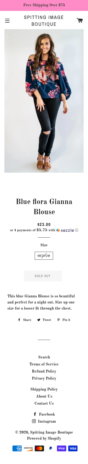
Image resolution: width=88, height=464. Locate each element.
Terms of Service (44, 364)
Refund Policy (44, 372)
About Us (44, 397)
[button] (44, 230)
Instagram (46, 422)
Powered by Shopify (44, 439)
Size (44, 245)
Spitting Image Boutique (44, 20)
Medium (44, 256)
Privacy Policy (44, 379)
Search (44, 357)
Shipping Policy (44, 390)
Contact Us (44, 404)
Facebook (46, 415)
